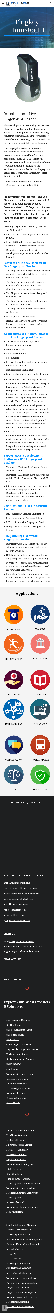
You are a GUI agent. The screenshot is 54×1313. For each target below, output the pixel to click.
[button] (3, 3)
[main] (27, 27)
